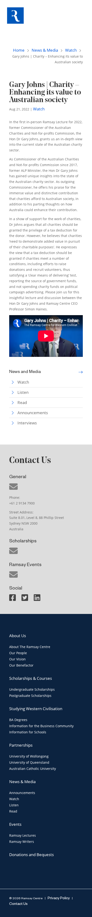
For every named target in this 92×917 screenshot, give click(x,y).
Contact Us (18, 904)
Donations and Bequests (31, 854)
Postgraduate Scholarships (30, 695)
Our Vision (17, 659)
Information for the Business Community (41, 726)
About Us (17, 635)
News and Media (25, 372)
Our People (18, 653)
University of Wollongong (29, 756)
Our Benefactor (21, 665)
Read (22, 402)
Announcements (32, 412)
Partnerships (21, 745)
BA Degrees (18, 719)
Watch (71, 50)
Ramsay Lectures (22, 835)
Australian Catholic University (32, 768)
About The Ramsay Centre (29, 647)
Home (19, 50)
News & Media (45, 50)
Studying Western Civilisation (35, 708)
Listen (23, 392)
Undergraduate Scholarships (32, 689)
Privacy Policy (58, 899)
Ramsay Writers (21, 841)
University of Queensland (29, 762)
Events (15, 824)
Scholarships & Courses (30, 678)
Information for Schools (27, 732)
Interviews (27, 423)
